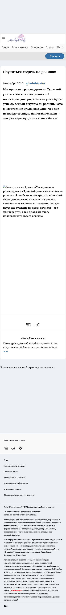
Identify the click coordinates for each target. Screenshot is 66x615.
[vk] (28, 324)
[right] (63, 47)
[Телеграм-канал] (13, 448)
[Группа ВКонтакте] (6, 448)
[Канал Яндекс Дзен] (20, 448)
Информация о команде (14, 466)
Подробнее (21, 555)
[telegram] (38, 324)
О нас (6, 460)
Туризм (50, 47)
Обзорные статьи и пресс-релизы (19, 495)
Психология (37, 47)
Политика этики (11, 471)
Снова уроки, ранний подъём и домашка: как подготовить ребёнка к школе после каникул (30, 347)
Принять (55, 56)
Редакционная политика (14, 477)
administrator (35, 83)
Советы (5, 47)
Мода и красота (20, 47)
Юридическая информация (16, 483)
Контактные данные (13, 489)
